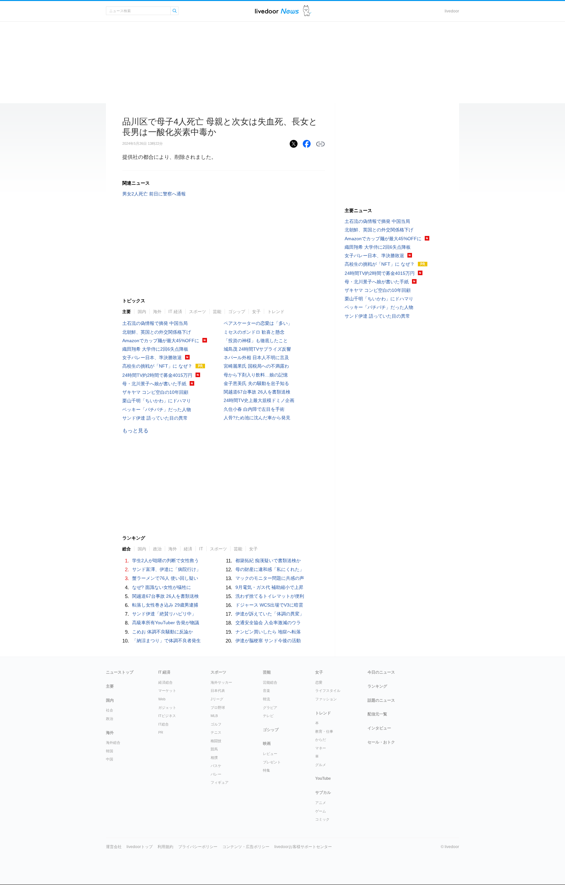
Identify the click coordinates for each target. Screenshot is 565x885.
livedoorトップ (140, 846)
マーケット (167, 691)
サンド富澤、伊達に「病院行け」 (166, 569)
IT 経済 (175, 311)
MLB (214, 716)
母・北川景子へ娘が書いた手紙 (154, 383)
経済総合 (165, 682)
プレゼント (272, 762)
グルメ (320, 765)
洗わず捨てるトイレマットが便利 (269, 596)
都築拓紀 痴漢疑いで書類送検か (268, 560)
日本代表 (218, 691)
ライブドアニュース (277, 11)
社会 (109, 710)
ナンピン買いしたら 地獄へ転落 (268, 631)
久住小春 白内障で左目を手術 (254, 409)
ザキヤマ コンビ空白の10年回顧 (155, 392)
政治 (109, 719)
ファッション (326, 699)
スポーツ (197, 311)
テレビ (268, 716)
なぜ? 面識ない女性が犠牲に (161, 587)
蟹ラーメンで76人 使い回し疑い (165, 578)
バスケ (216, 766)
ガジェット (167, 708)
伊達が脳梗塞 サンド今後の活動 (268, 640)
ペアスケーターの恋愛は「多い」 (258, 323)
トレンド (275, 311)
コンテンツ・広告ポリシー (245, 846)
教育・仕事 (324, 731)
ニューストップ (119, 672)
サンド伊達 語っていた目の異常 (155, 418)
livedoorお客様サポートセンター (303, 846)
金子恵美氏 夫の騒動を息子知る (256, 383)
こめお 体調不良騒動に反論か (162, 631)
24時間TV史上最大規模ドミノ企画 (259, 400)
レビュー (270, 754)
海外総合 (113, 742)
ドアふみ (307, 11)
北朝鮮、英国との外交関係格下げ (156, 332)
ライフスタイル (327, 691)
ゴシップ (236, 311)
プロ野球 (218, 708)
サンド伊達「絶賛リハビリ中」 (164, 613)
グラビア (270, 708)
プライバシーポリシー (197, 846)
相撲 (214, 758)
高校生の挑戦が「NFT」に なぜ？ (157, 366)
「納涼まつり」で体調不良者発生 (166, 640)
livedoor (452, 11)
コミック (322, 819)
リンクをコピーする (320, 144)
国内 (142, 311)
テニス (216, 732)
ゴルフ (216, 724)
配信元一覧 (377, 714)
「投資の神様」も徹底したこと (256, 340)
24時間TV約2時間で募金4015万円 (157, 375)
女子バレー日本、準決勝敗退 (152, 357)
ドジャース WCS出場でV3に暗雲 (269, 605)
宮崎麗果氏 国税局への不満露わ (256, 366)
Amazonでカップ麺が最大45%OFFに (160, 340)
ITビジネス (167, 716)
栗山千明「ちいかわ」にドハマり (156, 400)
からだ (320, 740)
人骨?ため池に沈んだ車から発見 (257, 417)
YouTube (323, 778)
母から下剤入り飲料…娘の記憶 (256, 374)
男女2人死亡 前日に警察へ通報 (154, 193)
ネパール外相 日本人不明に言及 (256, 357)
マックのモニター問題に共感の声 (269, 578)
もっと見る (135, 430)
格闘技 (216, 741)
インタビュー (379, 728)
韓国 (109, 751)
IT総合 (163, 724)
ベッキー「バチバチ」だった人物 (156, 409)
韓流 (266, 699)
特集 (266, 770)
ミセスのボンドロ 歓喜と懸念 (254, 332)
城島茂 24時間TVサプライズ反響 (257, 349)
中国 (109, 759)
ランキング (377, 686)
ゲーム (320, 811)
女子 (256, 311)
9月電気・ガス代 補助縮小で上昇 (269, 587)
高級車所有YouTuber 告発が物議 (165, 622)
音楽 (266, 691)
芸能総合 (270, 682)
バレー (216, 774)
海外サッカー (221, 682)
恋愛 (318, 682)
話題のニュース (381, 700)
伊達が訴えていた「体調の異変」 (269, 613)
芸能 (217, 311)
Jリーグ (217, 699)
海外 (157, 311)
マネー (320, 748)
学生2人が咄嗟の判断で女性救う (165, 560)
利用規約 (165, 846)
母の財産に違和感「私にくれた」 (269, 569)
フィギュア (220, 782)
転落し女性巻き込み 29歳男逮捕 (165, 605)
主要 (126, 311)
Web (161, 699)
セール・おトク (381, 742)
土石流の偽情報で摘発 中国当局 (155, 323)
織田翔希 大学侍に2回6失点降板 (155, 349)
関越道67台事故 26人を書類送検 (257, 391)
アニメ (320, 803)
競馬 (214, 749)
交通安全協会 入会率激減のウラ (268, 622)
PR (160, 732)
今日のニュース (381, 672)
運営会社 (114, 846)
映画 (267, 743)
